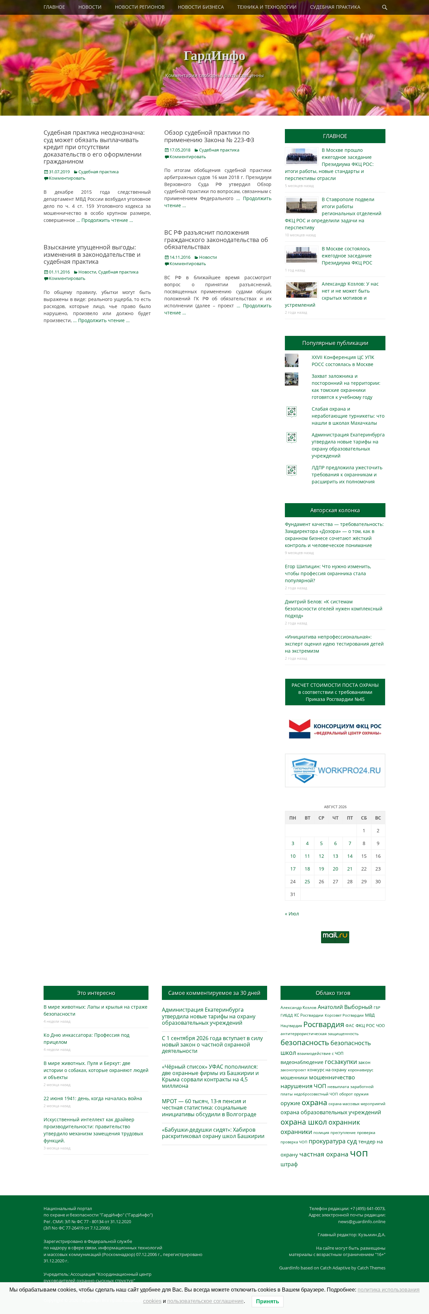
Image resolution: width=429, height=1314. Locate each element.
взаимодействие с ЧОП (320, 1053)
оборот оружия (354, 1093)
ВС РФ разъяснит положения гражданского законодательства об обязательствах (216, 239)
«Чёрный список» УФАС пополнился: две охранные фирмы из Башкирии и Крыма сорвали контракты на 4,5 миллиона (210, 1076)
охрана (314, 1102)
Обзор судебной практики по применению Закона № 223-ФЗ (209, 136)
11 (307, 856)
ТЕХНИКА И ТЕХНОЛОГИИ (267, 7)
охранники (296, 1132)
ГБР (377, 1007)
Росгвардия (323, 1024)
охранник (344, 1122)
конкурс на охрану (327, 1070)
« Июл (292, 913)
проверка (366, 1132)
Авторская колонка (335, 510)
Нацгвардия (291, 1025)
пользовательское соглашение (205, 1301)
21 (350, 868)
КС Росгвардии (308, 1015)
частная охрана (324, 1154)
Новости (208, 257)
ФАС (350, 1025)
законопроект (293, 1069)
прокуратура (327, 1141)
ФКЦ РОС (365, 1025)
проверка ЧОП (294, 1141)
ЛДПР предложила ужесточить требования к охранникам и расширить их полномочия (347, 474)
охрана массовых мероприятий (356, 1103)
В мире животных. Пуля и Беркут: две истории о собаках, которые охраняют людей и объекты (96, 1070)
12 (321, 856)
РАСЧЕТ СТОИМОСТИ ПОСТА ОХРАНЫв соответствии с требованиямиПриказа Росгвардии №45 (335, 692)
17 (293, 868)
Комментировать (67, 178)
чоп (359, 1152)
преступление (343, 1132)
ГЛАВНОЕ (54, 7)
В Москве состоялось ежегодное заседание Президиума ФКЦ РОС (347, 255)
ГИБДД (287, 1015)
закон (364, 1062)
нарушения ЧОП (303, 1086)
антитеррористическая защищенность (320, 1033)
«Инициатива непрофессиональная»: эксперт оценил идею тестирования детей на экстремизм (334, 644)
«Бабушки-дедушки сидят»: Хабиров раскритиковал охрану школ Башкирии (213, 1133)
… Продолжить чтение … (104, 220)
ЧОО (380, 1025)
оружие (290, 1103)
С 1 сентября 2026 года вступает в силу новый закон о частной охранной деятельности (212, 1044)
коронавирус (360, 1069)
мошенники (294, 1077)
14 (350, 856)
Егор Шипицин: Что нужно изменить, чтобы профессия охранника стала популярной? (328, 573)
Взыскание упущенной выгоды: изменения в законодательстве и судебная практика (92, 254)
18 (307, 868)
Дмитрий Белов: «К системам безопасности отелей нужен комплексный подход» (333, 608)
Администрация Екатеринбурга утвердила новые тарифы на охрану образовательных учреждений (208, 1016)
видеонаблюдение (302, 1062)
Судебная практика (98, 172)
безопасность (305, 1042)
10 (293, 856)
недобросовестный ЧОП (316, 1093)
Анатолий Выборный (345, 1007)
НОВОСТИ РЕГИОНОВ (140, 7)
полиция (321, 1132)
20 (335, 868)
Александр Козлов (298, 1007)
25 (307, 881)
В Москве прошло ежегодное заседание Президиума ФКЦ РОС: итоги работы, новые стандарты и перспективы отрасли (329, 164)
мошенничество (332, 1077)
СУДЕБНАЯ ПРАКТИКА (335, 7)
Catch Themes (371, 1268)
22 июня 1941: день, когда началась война (93, 1098)
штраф (289, 1164)
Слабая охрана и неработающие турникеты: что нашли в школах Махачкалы (348, 416)
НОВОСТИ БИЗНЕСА (201, 7)
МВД (370, 1015)
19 (321, 868)
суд (352, 1141)
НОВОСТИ (90, 7)
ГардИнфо (214, 55)
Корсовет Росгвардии (344, 1015)
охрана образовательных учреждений (331, 1112)
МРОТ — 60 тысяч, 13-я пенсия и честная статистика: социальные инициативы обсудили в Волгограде (209, 1107)
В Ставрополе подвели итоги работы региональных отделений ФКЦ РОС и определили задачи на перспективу (333, 213)
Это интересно (96, 993)
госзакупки (341, 1062)
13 (335, 856)
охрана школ (304, 1122)
